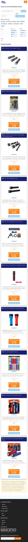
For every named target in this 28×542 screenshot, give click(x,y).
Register (3, 515)
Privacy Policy (4, 506)
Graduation (16, 23)
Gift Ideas (3, 522)
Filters (16, 13)
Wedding (22, 21)
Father (21, 23)
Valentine (10, 23)
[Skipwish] (3, 1)
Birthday (3, 21)
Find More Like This (14, 86)
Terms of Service (5, 508)
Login (3, 513)
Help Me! (3, 504)
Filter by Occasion (5, 19)
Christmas (8, 21)
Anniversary (4, 23)
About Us (3, 520)
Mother (3, 26)
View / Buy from (14, 81)
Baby (18, 21)
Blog (2, 524)
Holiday (14, 21)
